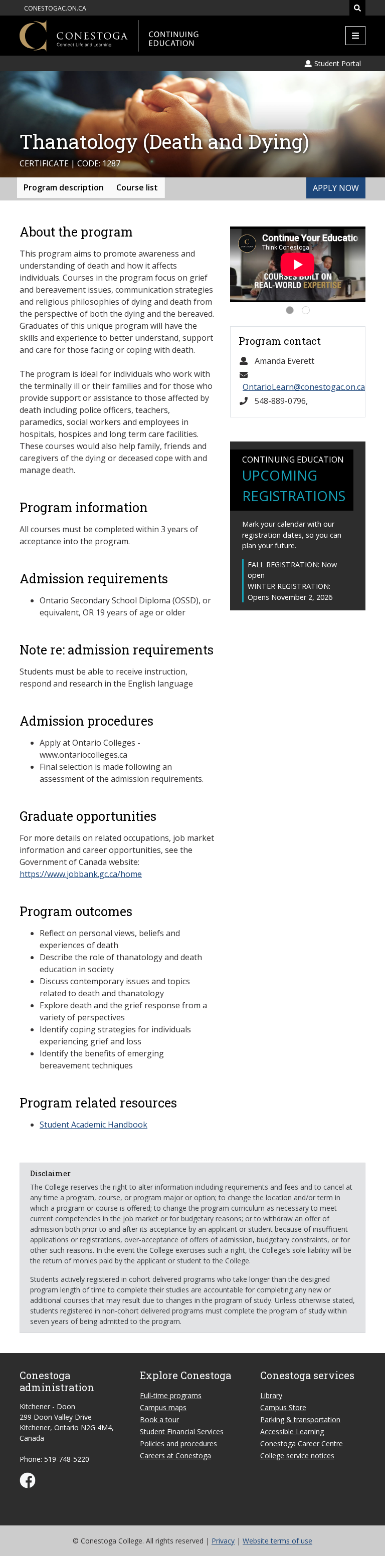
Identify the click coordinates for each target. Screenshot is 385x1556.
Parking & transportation (300, 1419)
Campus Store (283, 1407)
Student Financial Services (182, 1431)
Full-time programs (171, 1395)
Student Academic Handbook (93, 1124)
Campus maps (163, 1407)
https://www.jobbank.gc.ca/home (81, 873)
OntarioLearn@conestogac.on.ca (304, 386)
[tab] (290, 310)
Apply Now (336, 187)
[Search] (357, 8)
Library (271, 1395)
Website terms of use (277, 1540)
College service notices (297, 1455)
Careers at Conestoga (175, 1455)
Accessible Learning (292, 1431)
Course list (137, 187)
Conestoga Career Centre (301, 1443)
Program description (64, 187)
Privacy (223, 1540)
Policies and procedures (178, 1443)
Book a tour (159, 1419)
